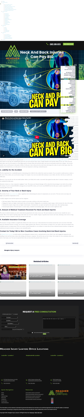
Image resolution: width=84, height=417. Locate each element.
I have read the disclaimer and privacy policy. (42, 332)
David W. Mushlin (71, 107)
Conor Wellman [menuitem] (7, 36)
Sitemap (32, 412)
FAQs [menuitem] (6, 28)
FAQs (74, 99)
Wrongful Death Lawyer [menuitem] (9, 10)
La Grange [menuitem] (7, 16)
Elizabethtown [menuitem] (7, 15)
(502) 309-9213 (7, 383)
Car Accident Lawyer (70, 66)
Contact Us (3, 399)
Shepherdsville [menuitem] (7, 22)
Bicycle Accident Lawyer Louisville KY (34, 399)
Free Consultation (68, 44)
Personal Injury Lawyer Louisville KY (33, 396)
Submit (44, 333)
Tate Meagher (72, 106)
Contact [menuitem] (3, 39)
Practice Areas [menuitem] (4, 2)
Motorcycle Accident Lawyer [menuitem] (10, 6)
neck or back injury (13, 193)
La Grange (73, 84)
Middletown (72, 87)
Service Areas (73, 79)
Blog (74, 98)
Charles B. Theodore (70, 110)
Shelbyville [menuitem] (7, 21)
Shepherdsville (72, 93)
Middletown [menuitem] (7, 18)
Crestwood (72, 81)
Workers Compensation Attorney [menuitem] (10, 9)
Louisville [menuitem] (6, 17)
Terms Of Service (5, 402)
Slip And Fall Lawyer (70, 72)
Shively (73, 94)
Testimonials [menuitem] (7, 30)
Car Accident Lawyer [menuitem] (8, 4)
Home (75, 64)
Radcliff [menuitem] (6, 20)
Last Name (4, 320)
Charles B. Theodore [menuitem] (8, 37)
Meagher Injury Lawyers (6, 234)
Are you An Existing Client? (7, 329)
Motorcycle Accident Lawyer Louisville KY (34, 394)
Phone (3, 326)
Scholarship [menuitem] (7, 31)
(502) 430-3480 (56, 383)
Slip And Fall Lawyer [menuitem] (8, 7)
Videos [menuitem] (6, 29)
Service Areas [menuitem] (4, 11)
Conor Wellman (71, 109)
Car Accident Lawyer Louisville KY (33, 392)
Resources (3, 397)
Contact (77, 160)
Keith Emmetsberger (70, 111)
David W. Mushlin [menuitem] (8, 35)
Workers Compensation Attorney (71, 123)
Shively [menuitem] (6, 23)
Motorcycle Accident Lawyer (71, 119)
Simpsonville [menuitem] (7, 24)
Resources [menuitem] (4, 25)
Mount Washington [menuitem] (8, 19)
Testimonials (72, 102)
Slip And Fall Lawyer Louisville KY (33, 397)
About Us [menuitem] (4, 32)
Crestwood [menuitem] (7, 14)
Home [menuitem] (3, 1)
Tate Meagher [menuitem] (7, 34)
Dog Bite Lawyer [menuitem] (8, 5)
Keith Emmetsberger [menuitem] (8, 38)
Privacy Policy (4, 401)
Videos (73, 101)
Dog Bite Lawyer (71, 68)
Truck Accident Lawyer (69, 73)
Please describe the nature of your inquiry (50, 317)
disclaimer (29, 332)
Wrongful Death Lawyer (69, 78)
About (2, 394)
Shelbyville (72, 91)
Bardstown (72, 80)
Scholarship (72, 103)
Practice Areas (73, 65)
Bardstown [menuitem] (7, 13)
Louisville (73, 86)
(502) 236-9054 (31, 383)
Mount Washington (70, 88)
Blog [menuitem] (6, 27)
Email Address (4, 323)
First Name (4, 317)
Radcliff (73, 90)
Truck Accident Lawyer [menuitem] (9, 8)
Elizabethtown (71, 83)
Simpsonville (72, 95)
